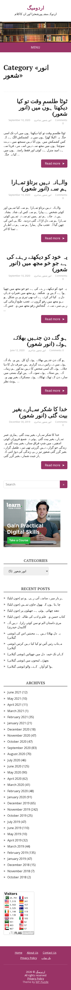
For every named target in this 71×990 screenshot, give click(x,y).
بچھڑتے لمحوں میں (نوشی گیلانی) (28, 660)
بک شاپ (46, 958)
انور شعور (46, 120)
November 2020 (18, 735)
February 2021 (17, 717)
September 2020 (19, 748)
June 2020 (14, 766)
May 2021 (14, 698)
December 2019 (18, 803)
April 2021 (14, 705)
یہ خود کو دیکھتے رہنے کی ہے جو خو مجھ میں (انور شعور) (37, 263)
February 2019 (17, 853)
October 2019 (17, 815)
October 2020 (17, 741)
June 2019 (14, 828)
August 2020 (16, 754)
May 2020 (14, 772)
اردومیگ (35, 8)
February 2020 (17, 791)
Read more (52, 163)
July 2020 (13, 760)
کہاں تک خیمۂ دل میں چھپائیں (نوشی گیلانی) (35, 654)
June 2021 (14, 692)
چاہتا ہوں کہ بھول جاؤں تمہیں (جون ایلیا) (33, 604)
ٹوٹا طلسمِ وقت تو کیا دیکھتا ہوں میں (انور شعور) (42, 107)
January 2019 (16, 859)
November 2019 (18, 809)
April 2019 (14, 840)
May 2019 (14, 834)
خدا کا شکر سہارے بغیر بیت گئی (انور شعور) (40, 412)
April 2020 (14, 779)
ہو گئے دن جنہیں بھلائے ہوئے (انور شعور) (40, 341)
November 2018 (18, 871)
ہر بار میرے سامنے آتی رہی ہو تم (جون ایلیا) (35, 598)
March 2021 (15, 711)
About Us (32, 952)
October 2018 (17, 877)
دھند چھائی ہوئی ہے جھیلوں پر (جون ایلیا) (33, 610)
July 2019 (13, 822)
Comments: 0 (61, 122)
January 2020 (16, 797)
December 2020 (18, 729)
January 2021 (16, 723)
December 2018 (18, 865)
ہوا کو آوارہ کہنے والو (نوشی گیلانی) (30, 666)
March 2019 (15, 846)
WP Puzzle (42, 982)
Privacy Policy (28, 958)
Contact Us (49, 952)
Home (18, 952)
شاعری (37, 120)
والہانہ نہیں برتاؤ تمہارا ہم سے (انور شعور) (39, 185)
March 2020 (15, 785)
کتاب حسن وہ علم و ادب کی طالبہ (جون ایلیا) (36, 616)
